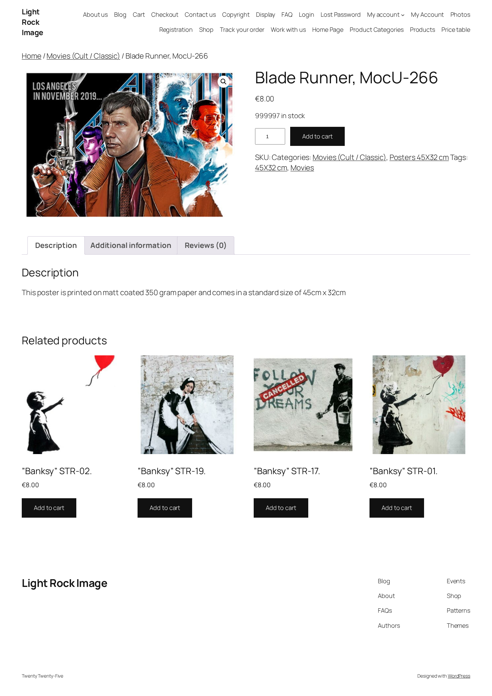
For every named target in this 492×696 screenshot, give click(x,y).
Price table (455, 29)
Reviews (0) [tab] (206, 245)
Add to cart (317, 136)
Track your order (242, 29)
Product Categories (376, 29)
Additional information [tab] (130, 245)
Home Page (327, 29)
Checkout (164, 14)
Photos (460, 14)
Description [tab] (56, 245)
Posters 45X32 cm (419, 157)
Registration (176, 29)
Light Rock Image (32, 22)
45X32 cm (271, 168)
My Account (427, 14)
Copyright (236, 14)
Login (306, 14)
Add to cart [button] (49, 508)
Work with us (288, 29)
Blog (120, 14)
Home (32, 56)
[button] (224, 82)
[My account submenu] (403, 15)
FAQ (287, 14)
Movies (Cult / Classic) (83, 56)
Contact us (200, 14)
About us (95, 14)
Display (265, 14)
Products (422, 29)
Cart (139, 14)
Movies (302, 168)
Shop (206, 29)
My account (383, 14)
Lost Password (341, 14)
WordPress (459, 676)
